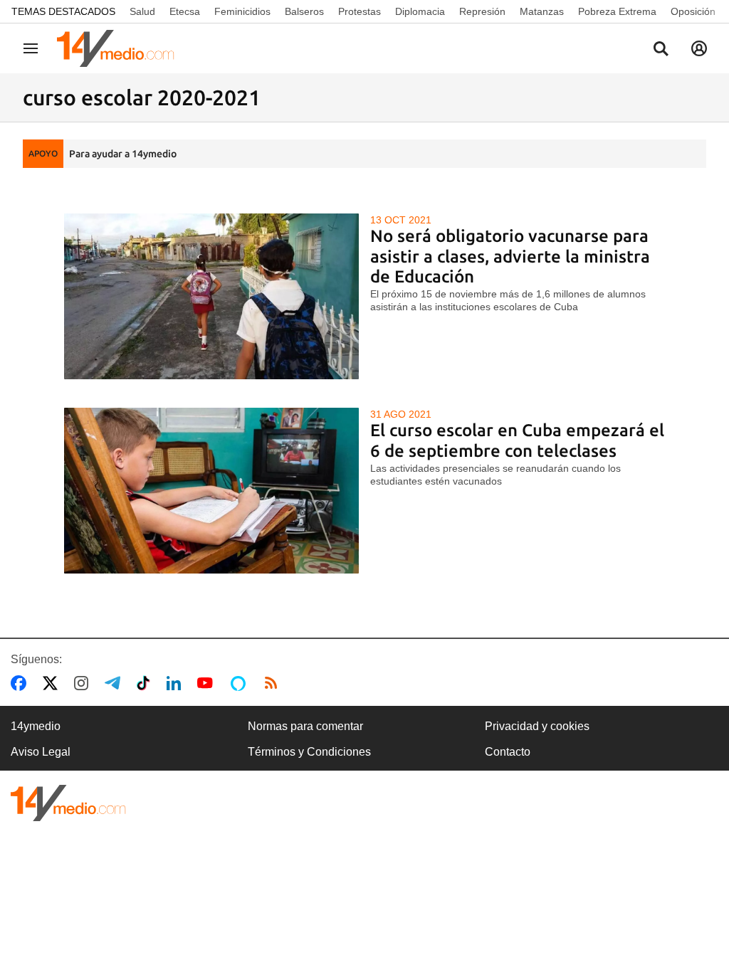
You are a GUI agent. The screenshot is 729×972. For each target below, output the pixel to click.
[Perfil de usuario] (699, 48)
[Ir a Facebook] (21, 683)
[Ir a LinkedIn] (177, 683)
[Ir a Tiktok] (146, 683)
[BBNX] (68, 803)
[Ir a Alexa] (240, 683)
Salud (142, 11)
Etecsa (184, 11)
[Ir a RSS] (274, 683)
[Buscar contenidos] (660, 50)
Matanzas (542, 11)
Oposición (693, 11)
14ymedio (36, 726)
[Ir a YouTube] (208, 683)
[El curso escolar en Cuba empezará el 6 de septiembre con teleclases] (212, 491)
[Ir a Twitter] (53, 683)
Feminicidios (242, 11)
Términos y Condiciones (309, 752)
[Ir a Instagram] (84, 683)
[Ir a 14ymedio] (120, 48)
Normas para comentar (305, 726)
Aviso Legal (40, 752)
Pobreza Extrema (617, 11)
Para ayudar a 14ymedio (123, 153)
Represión (482, 11)
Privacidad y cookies (537, 726)
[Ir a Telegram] (115, 683)
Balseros (304, 11)
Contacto (507, 752)
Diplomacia (420, 11)
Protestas (359, 11)
